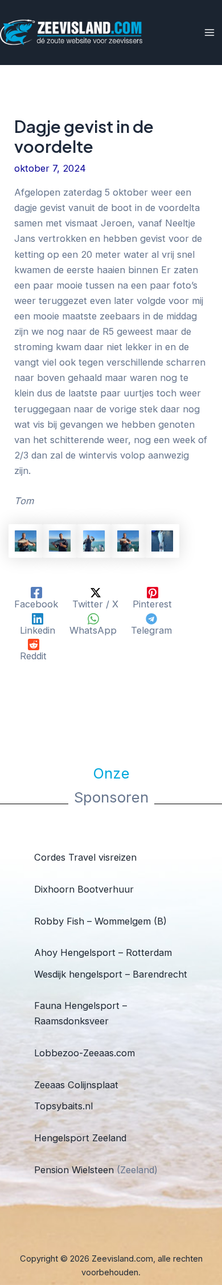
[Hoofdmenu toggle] (209, 33)
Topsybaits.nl (63, 1106)
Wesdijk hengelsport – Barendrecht (110, 974)
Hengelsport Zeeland (80, 1138)
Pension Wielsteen (74, 1169)
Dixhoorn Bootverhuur (84, 889)
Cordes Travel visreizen (85, 857)
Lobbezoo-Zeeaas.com (84, 1053)
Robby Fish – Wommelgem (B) (100, 921)
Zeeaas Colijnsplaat (76, 1085)
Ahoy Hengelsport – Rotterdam (103, 952)
